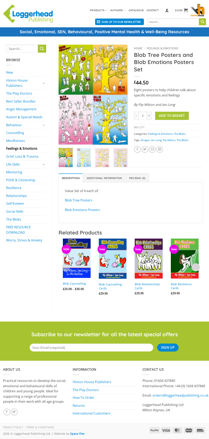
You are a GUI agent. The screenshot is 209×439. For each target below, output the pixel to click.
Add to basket (172, 115)
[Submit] (202, 21)
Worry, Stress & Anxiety (24, 240)
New (9, 72)
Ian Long (156, 140)
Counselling (15, 132)
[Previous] (65, 95)
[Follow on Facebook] (6, 412)
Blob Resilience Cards (181, 286)
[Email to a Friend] (152, 149)
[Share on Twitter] (144, 149)
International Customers (91, 413)
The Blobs (13, 219)
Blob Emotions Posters (82, 210)
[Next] (121, 95)
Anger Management (21, 109)
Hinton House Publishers (17, 83)
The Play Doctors (19, 93)
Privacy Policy (13, 427)
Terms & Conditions (40, 427)
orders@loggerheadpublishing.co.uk (180, 395)
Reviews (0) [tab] (137, 178)
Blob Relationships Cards (147, 286)
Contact (153, 10)
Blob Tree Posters (78, 200)
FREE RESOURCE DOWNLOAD (18, 230)
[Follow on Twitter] (14, 412)
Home (138, 48)
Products (97, 10)
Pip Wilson (169, 140)
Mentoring (14, 172)
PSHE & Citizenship (20, 180)
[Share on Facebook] (137, 149)
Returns (79, 405)
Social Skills (14, 211)
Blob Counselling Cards (110, 286)
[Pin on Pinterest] (159, 149)
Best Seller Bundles (21, 101)
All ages (145, 140)
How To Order (83, 397)
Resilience (13, 188)
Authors (116, 10)
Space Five (77, 434)
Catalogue (136, 10)
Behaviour (14, 125)
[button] (167, 10)
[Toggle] (43, 83)
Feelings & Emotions (21, 148)
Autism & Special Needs (24, 117)
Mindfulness (15, 140)
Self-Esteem (15, 203)
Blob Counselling (74, 283)
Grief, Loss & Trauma (22, 156)
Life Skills (13, 164)
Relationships (16, 196)
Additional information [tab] (104, 178)
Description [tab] (71, 178)
